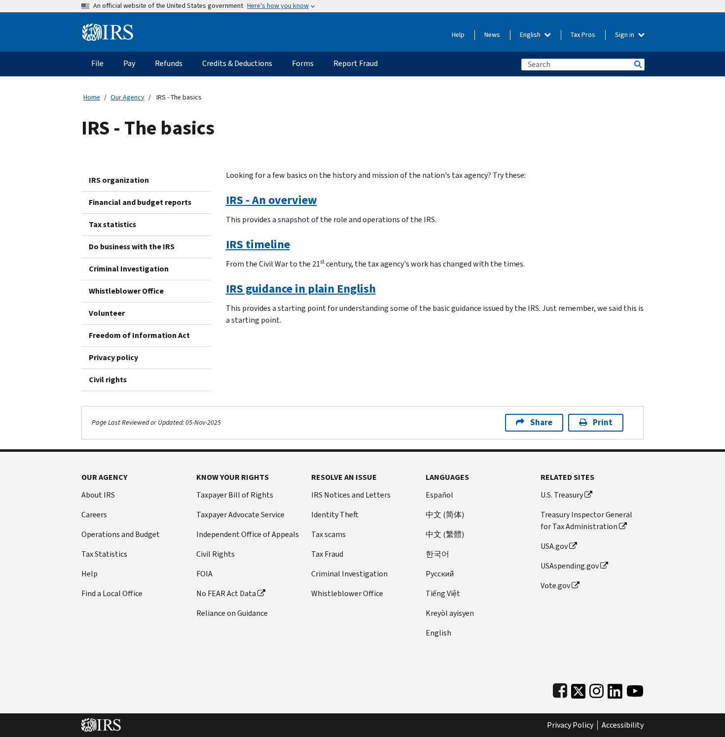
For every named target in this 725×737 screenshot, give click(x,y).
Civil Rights (215, 554)
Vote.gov (555, 585)
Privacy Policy (570, 725)
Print (603, 422)
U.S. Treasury (562, 495)
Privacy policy (113, 357)
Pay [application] (129, 63)
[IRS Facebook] (560, 689)
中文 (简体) (445, 514)
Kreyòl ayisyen (450, 613)
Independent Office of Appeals (247, 534)
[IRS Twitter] (578, 689)
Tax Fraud (327, 554)
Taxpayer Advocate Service (240, 514)
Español (439, 495)
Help (458, 34)
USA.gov (554, 546)
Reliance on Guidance (232, 613)
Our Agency (127, 97)
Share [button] (541, 422)
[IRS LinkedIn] (615, 689)
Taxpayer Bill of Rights (234, 495)
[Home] (107, 28)
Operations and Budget (120, 534)
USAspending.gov (570, 566)
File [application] (97, 63)
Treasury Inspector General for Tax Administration (586, 520)
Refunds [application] (168, 63)
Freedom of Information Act (139, 335)
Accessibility (623, 725)
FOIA (204, 574)
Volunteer (107, 313)
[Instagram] (596, 689)
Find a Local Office (112, 593)
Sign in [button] (625, 34)
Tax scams (328, 534)
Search (637, 64)
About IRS (98, 495)
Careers (94, 514)
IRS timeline (258, 244)
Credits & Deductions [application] (237, 63)
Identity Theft (335, 514)
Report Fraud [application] (355, 63)
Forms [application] (303, 63)
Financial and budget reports (140, 202)
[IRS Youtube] (635, 689)
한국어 (437, 554)
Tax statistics (112, 224)
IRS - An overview (271, 200)
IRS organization (119, 180)
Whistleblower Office (126, 291)
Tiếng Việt (443, 593)
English (531, 34)
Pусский (440, 574)
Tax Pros (583, 34)
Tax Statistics (104, 554)
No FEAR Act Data (226, 593)
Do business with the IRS (132, 246)
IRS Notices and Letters (351, 495)
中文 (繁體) (445, 534)
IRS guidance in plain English (301, 289)
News (492, 34)
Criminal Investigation (129, 269)
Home (91, 97)
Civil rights (108, 379)
